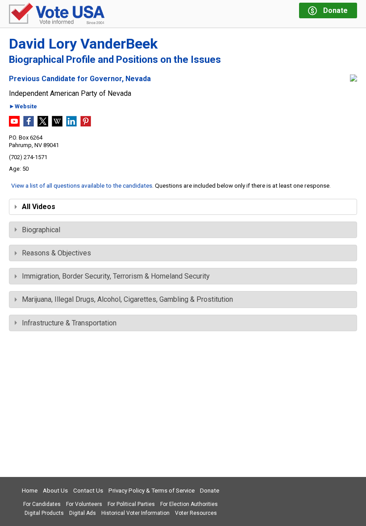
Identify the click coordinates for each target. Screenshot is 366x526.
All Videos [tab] (38, 206)
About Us (55, 490)
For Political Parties (131, 504)
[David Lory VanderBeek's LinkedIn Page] (71, 124)
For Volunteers (84, 504)
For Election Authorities (189, 504)
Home (29, 490)
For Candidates (42, 504)
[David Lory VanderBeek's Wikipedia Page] (57, 124)
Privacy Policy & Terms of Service (151, 490)
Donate (209, 490)
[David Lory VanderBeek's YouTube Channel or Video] (14, 124)
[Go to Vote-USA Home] (56, 14)
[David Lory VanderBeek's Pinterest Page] (85, 124)
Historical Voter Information (135, 513)
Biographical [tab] (41, 230)
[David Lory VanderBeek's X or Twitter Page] (42, 124)
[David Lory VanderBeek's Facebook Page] (28, 124)
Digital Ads (82, 513)
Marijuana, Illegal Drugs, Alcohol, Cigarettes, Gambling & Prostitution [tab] (127, 299)
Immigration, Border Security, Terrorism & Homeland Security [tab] (116, 276)
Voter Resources (196, 513)
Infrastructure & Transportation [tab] (69, 323)
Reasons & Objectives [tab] (56, 253)
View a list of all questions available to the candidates (81, 185)
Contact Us (88, 490)
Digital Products (44, 513)
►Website (23, 107)
